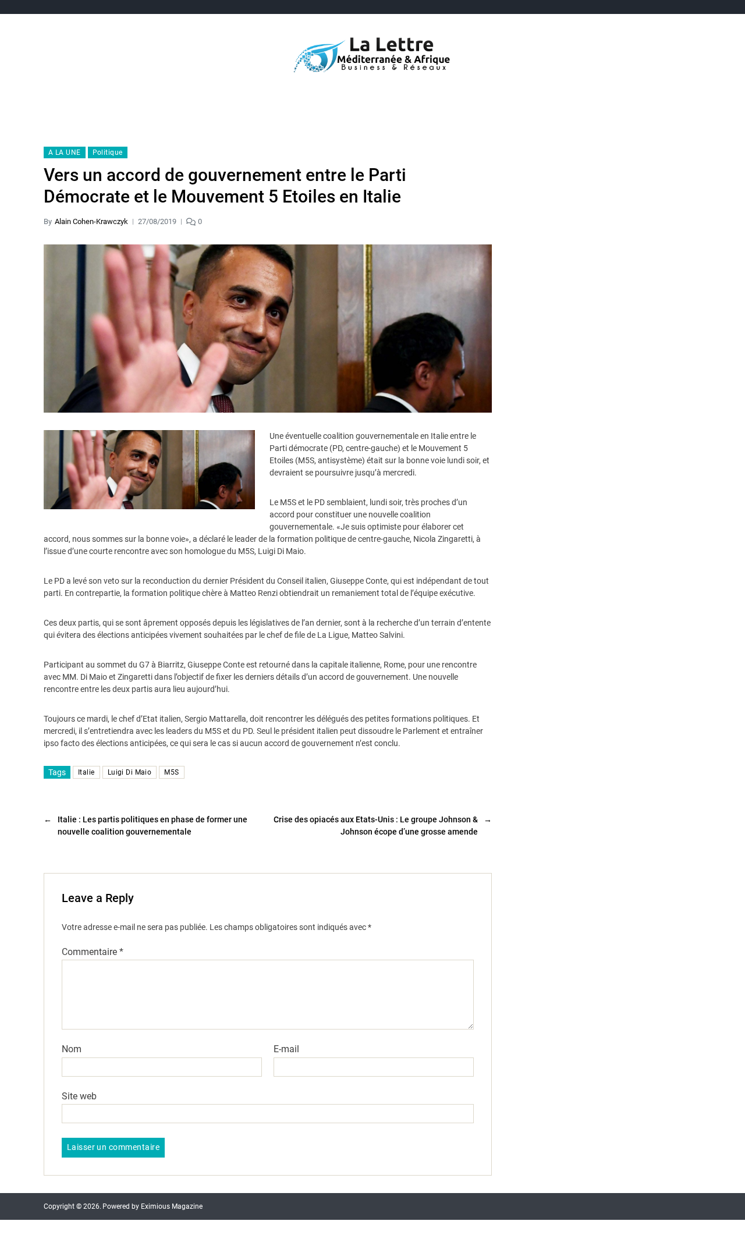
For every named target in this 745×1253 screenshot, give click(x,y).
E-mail (286, 1049)
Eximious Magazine (172, 1206)
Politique (108, 152)
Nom (71, 1049)
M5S (171, 772)
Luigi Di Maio (130, 772)
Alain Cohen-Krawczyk (91, 221)
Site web (79, 1096)
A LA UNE (64, 152)
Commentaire (92, 952)
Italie (86, 772)
